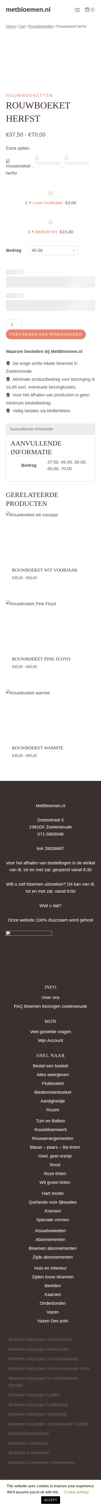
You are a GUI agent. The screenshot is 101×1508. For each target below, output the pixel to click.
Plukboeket (53, 1083)
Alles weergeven (53, 1074)
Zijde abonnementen (53, 1257)
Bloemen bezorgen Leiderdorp (38, 1404)
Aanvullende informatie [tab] (31, 429)
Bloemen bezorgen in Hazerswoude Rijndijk (43, 1382)
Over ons (51, 997)
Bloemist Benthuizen (29, 1433)
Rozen (52, 1109)
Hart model (52, 1193)
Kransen (53, 1211)
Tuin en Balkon (50, 1120)
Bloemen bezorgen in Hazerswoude (43, 1358)
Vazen (53, 1312)
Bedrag (13, 250)
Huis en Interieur (50, 1268)
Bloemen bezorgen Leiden (34, 1394)
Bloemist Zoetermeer (29, 1452)
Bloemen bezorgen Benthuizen (39, 1349)
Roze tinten (55, 1173)
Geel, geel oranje (55, 1156)
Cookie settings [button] (76, 1492)
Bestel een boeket (50, 1065)
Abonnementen (50, 1239)
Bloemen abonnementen (53, 1248)
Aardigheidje (52, 1101)
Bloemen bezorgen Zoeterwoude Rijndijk (48, 1424)
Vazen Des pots (52, 1320)
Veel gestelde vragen (50, 1031)
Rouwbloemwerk (50, 1129)
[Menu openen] (77, 9)
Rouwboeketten (29, 95)
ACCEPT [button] (50, 1500)
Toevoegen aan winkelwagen (46, 334)
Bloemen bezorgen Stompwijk (38, 1414)
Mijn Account (50, 1040)
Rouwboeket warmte (37, 747)
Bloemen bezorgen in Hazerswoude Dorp (49, 1368)
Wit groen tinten (54, 1182)
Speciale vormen (52, 1219)
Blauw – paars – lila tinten (55, 1147)
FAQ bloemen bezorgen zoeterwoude (50, 1006)
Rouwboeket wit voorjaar (44, 570)
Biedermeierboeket (52, 1092)
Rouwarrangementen (52, 1138)
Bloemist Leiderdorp (28, 1443)
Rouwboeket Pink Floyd (41, 659)
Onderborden (53, 1303)
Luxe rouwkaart (48, 202)
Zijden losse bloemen (53, 1276)
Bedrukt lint (46, 231)
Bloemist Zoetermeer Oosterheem (42, 1462)
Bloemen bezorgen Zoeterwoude (41, 1339)
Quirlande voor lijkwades (53, 1202)
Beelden (53, 1285)
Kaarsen (53, 1294)
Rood (55, 1164)
